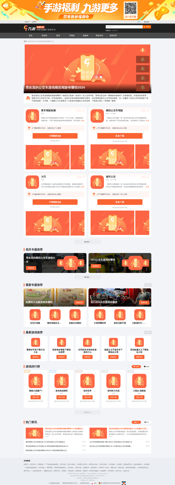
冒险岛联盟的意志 (60, 467)
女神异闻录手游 (143, 467)
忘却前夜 (146, 464)
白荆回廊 (40, 464)
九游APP (34, 22)
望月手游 (26, 471)
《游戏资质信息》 (84, 483)
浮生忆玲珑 (103, 464)
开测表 (72, 36)
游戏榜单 (103, 471)
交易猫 (64, 471)
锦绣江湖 (113, 467)
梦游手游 (57, 471)
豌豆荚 (85, 471)
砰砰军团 (49, 467)
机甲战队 (42, 467)
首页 (30, 36)
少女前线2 (112, 464)
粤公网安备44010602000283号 (110, 483)
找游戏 (44, 36)
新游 (58, 36)
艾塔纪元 (71, 467)
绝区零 (26, 464)
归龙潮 (119, 464)
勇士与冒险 (71, 464)
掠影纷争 (86, 467)
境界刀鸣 (78, 467)
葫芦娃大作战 (93, 464)
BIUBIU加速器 (94, 471)
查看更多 (31, 268)
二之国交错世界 (36, 471)
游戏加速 (78, 471)
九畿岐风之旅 (47, 471)
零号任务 (63, 464)
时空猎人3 (115, 30)
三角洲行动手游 (82, 464)
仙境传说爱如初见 (31, 467)
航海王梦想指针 (131, 467)
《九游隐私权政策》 (54, 483)
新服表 (85, 36)
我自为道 (121, 467)
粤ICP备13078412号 (76, 475)
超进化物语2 (138, 464)
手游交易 (71, 471)
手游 (25, 41)
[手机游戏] (39, 28)
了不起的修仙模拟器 (51, 464)
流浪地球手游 (127, 464)
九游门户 (27, 22)
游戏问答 (113, 36)
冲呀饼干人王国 (104, 467)
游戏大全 (126, 471)
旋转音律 (94, 467)
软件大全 (119, 471)
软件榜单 (111, 471)
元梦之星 (33, 464)
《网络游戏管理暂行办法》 (69, 483)
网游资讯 (99, 36)
